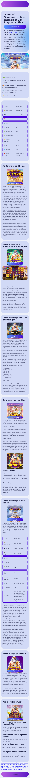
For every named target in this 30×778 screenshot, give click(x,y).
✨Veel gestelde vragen (9, 95)
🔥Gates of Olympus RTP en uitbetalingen (14, 85)
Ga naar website (15, 26)
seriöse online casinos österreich (11, 764)
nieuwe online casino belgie (14, 766)
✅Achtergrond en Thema (10, 77)
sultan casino (10, 768)
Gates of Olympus (13, 32)
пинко (20, 768)
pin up (26, 763)
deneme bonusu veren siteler (10, 763)
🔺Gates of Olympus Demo (10, 92)
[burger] (26, 4)
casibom (9, 769)
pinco (21, 763)
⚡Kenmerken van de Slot (10, 87)
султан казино (17, 769)
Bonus (16, 774)
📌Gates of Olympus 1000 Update (12, 90)
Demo (13, 774)
